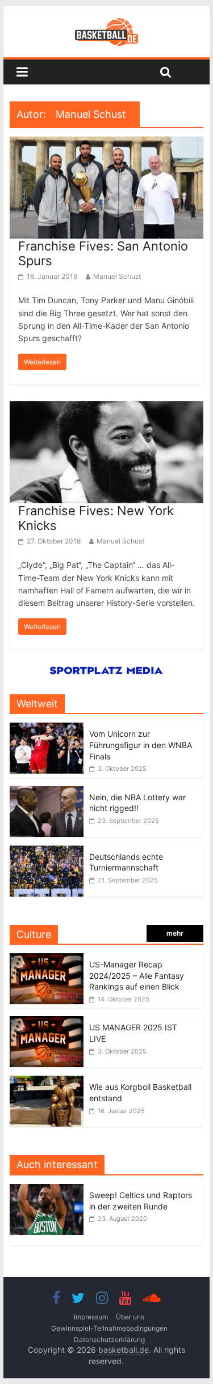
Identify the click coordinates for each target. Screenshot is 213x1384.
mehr (174, 933)
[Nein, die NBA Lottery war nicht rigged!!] (46, 792)
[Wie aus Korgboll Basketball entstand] (46, 1081)
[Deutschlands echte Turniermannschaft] (46, 851)
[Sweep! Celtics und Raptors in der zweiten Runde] (49, 1190)
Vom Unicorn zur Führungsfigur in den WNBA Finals (140, 745)
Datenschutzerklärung (109, 1339)
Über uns (130, 1317)
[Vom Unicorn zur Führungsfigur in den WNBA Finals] (46, 728)
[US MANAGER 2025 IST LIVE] (46, 1022)
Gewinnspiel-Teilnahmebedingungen (109, 1328)
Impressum (91, 1317)
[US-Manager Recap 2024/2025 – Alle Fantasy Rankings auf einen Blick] (46, 959)
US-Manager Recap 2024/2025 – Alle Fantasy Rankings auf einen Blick (136, 975)
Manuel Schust (117, 276)
